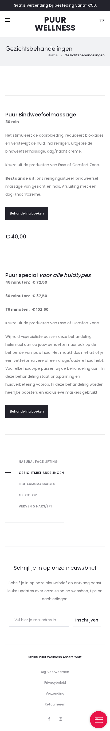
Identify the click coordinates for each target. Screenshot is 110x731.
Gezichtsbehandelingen (41, 472)
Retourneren (55, 704)
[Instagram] (60, 719)
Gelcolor (28, 495)
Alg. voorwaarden (55, 672)
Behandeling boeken (27, 213)
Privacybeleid (55, 682)
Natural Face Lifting (38, 461)
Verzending (55, 693)
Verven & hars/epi (35, 506)
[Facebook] (49, 719)
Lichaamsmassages (37, 484)
